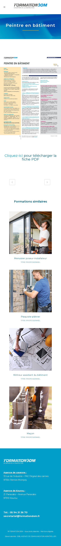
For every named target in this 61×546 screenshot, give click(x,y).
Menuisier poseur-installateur (30, 258)
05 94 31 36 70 (18, 512)
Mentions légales (47, 531)
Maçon (30, 433)
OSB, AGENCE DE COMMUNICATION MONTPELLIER (36, 536)
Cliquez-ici (14, 155)
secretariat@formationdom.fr (22, 516)
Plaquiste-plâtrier (30, 316)
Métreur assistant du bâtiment (30, 375)
